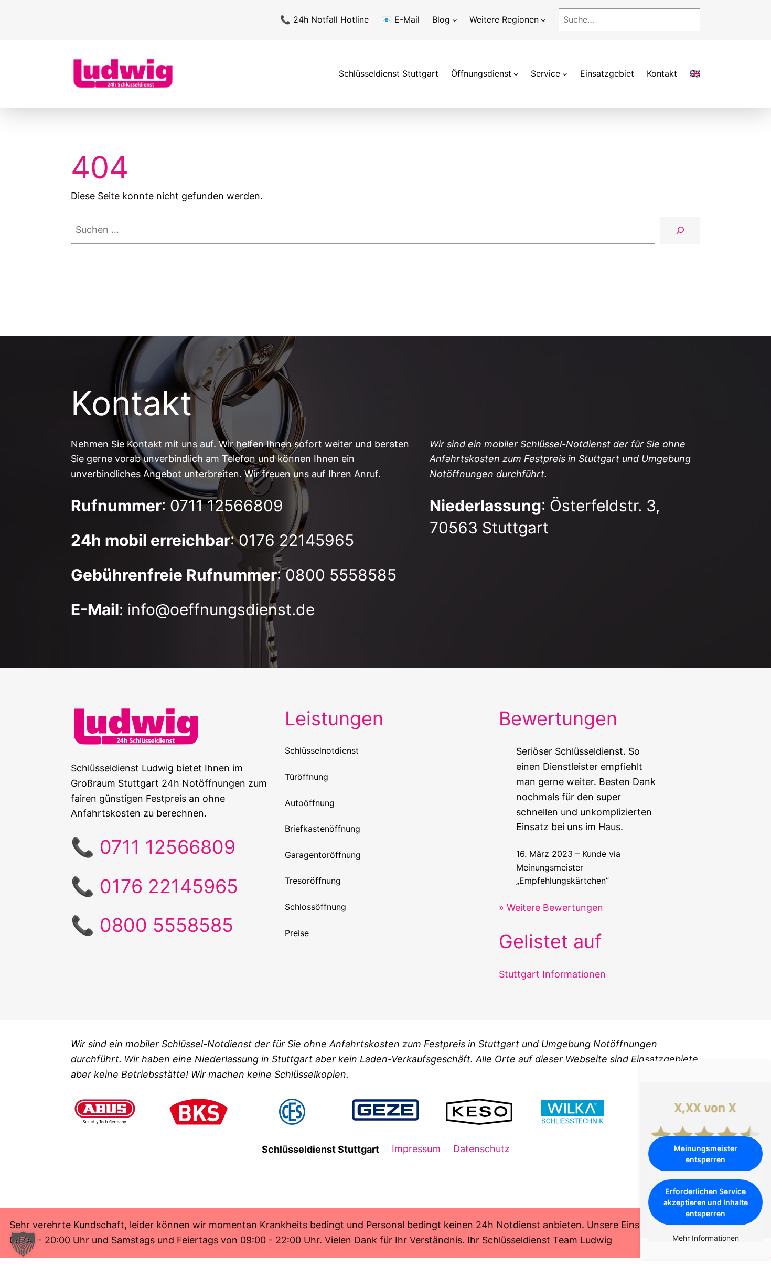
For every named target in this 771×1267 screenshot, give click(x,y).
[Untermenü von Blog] (454, 20)
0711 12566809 (226, 505)
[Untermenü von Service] (564, 74)
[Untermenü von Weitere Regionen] (543, 20)
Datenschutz (481, 1148)
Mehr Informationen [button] (705, 1237)
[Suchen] (680, 230)
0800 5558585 (341, 574)
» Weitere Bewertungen (551, 907)
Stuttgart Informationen (552, 974)
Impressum (416, 1148)
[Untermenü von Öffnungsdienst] (516, 74)
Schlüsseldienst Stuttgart (388, 73)
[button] (23, 1244)
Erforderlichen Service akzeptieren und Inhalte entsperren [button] (705, 1202)
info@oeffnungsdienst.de (221, 609)
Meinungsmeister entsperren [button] (705, 1154)
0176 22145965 (296, 540)
